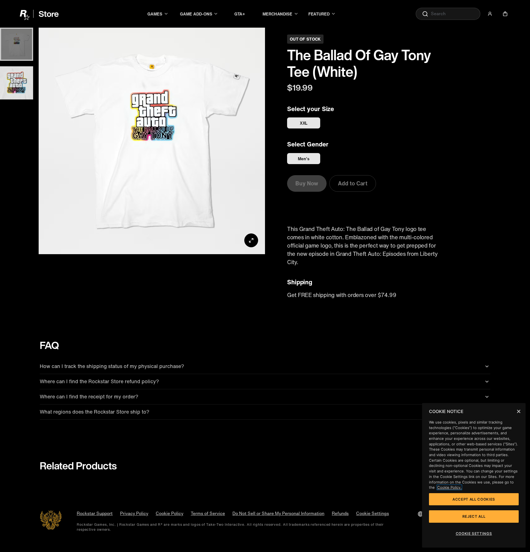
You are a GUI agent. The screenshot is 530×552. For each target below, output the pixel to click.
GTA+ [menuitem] (239, 14)
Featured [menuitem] (319, 14)
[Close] (519, 411)
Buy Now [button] (306, 183)
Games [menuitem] (154, 14)
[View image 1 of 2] (16, 44)
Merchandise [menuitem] (277, 14)
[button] (489, 13)
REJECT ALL (474, 516)
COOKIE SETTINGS (474, 533)
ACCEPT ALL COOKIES (473, 499)
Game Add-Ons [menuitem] (196, 14)
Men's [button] (303, 159)
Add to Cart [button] (352, 183)
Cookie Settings (372, 513)
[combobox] (448, 14)
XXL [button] (304, 123)
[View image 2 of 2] (16, 82)
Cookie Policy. (449, 487)
